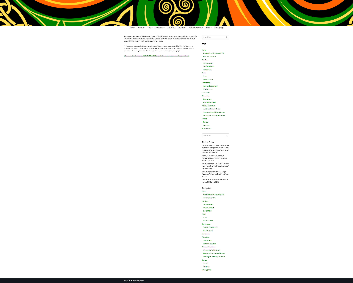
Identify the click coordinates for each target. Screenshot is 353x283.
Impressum (206, 125)
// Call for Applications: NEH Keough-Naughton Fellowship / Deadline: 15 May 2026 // (215, 174)
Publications (171, 27)
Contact (204, 119)
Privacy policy (218, 27)
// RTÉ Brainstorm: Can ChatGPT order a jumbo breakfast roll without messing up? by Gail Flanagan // (215, 166)
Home (204, 50)
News (204, 73)
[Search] (227, 37)
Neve (126, 280)
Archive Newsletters (209, 102)
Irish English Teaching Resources (214, 115)
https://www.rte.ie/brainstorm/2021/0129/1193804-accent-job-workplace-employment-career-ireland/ (156, 56)
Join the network (208, 66)
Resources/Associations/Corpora (214, 112)
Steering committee (209, 56)
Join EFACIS (207, 69)
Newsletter (205, 96)
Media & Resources (208, 105)
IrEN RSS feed (208, 79)
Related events (208, 89)
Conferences (206, 83)
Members (205, 60)
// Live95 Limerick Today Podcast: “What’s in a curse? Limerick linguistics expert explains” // (214, 158)
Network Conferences (210, 86)
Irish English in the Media (211, 109)
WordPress (140, 280)
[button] (134, 27)
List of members (208, 63)
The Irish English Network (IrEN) (213, 53)
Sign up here (207, 99)
